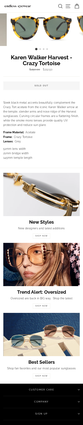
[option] (41, 29)
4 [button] (47, 49)
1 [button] (36, 49)
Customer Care (41, 389)
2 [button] (40, 49)
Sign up (41, 413)
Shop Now (41, 236)
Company (41, 401)
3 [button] (44, 49)
